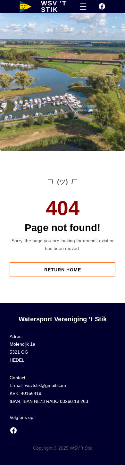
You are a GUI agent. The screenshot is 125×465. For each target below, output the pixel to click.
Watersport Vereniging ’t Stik (63, 319)
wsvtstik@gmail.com (45, 385)
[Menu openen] (83, 6)
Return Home (62, 269)
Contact (17, 377)
